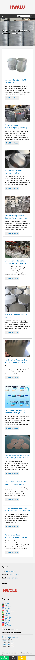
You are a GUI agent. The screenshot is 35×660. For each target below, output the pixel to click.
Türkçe (7, 624)
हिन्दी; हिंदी (7, 614)
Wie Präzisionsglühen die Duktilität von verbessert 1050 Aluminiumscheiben (16, 218)
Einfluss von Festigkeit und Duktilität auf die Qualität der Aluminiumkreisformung (16, 263)
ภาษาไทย (7, 622)
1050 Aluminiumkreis (8, 641)
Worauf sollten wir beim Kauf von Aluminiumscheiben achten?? (17, 509)
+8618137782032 (13, 578)
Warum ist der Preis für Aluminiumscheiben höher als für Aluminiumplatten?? (17, 537)
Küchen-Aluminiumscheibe (10, 637)
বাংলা (6, 605)
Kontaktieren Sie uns (12, 98)
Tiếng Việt (8, 626)
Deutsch (7, 610)
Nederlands (8, 607)
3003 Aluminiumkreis (8, 645)
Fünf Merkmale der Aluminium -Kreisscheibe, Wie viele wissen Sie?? (17, 457)
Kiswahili (7, 620)
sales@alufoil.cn (11, 571)
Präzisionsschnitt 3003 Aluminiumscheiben (13, 171)
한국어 (7, 615)
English (7, 603)
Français (7, 608)
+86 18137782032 (14, 575)
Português (8, 617)
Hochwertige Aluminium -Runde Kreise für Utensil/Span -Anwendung (16, 484)
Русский (7, 619)
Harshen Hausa (9, 612)
